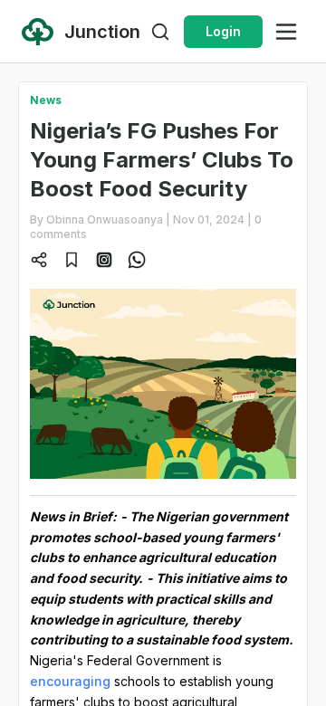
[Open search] (160, 32)
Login (223, 31)
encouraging (70, 681)
